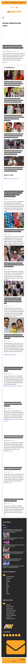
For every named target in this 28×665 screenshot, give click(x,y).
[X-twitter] (7, 635)
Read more (5, 62)
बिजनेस (7, 587)
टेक (7, 588)
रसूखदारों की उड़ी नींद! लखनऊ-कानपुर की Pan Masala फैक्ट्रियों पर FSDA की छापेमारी (13, 538)
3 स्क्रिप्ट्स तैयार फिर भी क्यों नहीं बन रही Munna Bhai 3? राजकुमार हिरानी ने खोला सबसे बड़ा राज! (13, 404)
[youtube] (17, 7)
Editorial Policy (10, 613)
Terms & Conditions (11, 615)
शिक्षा (7, 590)
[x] (15, 7)
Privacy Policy (9, 606)
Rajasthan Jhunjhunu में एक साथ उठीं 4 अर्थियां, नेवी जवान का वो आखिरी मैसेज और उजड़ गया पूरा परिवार (14, 336)
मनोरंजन (5, 557)
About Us (8, 605)
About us (7, 2)
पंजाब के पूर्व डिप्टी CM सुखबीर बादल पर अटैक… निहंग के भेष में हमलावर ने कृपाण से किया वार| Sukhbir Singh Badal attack (13, 152)
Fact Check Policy (10, 612)
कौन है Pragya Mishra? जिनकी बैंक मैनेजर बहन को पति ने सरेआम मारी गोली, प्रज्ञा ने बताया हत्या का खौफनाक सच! (14, 264)
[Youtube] (10, 635)
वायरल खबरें (6, 564)
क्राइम (5, 527)
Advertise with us (13, 2)
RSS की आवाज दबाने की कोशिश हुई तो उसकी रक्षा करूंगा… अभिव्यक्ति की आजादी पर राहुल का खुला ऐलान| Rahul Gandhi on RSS (13, 169)
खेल (7, 592)
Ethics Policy (9, 608)
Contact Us (9, 617)
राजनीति (8, 581)
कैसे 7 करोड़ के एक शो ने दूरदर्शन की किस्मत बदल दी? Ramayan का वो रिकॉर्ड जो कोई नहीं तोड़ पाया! (12, 559)
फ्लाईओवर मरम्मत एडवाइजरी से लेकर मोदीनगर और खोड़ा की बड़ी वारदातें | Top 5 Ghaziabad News (13, 567)
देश (7, 583)
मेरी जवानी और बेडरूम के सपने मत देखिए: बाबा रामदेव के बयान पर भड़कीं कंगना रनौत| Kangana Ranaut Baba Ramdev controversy (13, 83)
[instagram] (13, 7)
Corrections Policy (11, 610)
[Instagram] (13, 635)
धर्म (4, 543)
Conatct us (20, 2)
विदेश (7, 585)
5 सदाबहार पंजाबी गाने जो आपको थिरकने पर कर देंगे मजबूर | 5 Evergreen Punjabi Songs (14, 545)
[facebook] (11, 7)
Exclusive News (10, 576)
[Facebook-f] (4, 635)
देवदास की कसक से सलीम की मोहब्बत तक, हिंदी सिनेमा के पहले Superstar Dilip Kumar (13, 369)
